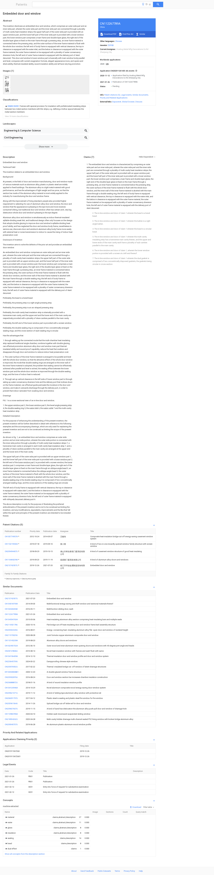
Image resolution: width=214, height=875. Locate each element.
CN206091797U (11, 698)
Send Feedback (87, 871)
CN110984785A (11, 714)
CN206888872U (11, 682)
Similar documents (140, 95)
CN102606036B (11, 609)
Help (141, 871)
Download (136, 807)
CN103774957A (11, 536)
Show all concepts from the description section (25, 854)
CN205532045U (11, 630)
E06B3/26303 (13, 106)
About (74, 871)
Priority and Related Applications (113, 98)
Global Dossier (128, 102)
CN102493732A (11, 646)
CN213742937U (11, 565)
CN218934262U (11, 719)
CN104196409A (11, 656)
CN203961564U (11, 703)
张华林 (111, 45)
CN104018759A (11, 604)
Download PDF (110, 34)
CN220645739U (11, 661)
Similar (142, 34)
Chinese (118, 41)
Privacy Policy (129, 871)
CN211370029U (11, 635)
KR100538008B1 (11, 672)
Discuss (138, 102)
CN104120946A (11, 688)
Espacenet (116, 102)
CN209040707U (11, 724)
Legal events (126, 95)
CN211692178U (11, 625)
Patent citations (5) (112, 95)
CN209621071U (11, 693)
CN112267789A (11, 614)
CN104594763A (11, 619)
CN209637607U (11, 709)
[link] (46, 109)
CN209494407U (11, 551)
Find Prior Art (127, 34)
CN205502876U (11, 677)
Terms (117, 871)
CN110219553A (11, 544)
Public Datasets (104, 871)
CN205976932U (11, 667)
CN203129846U (11, 651)
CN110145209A (11, 640)
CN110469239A (11, 560)
